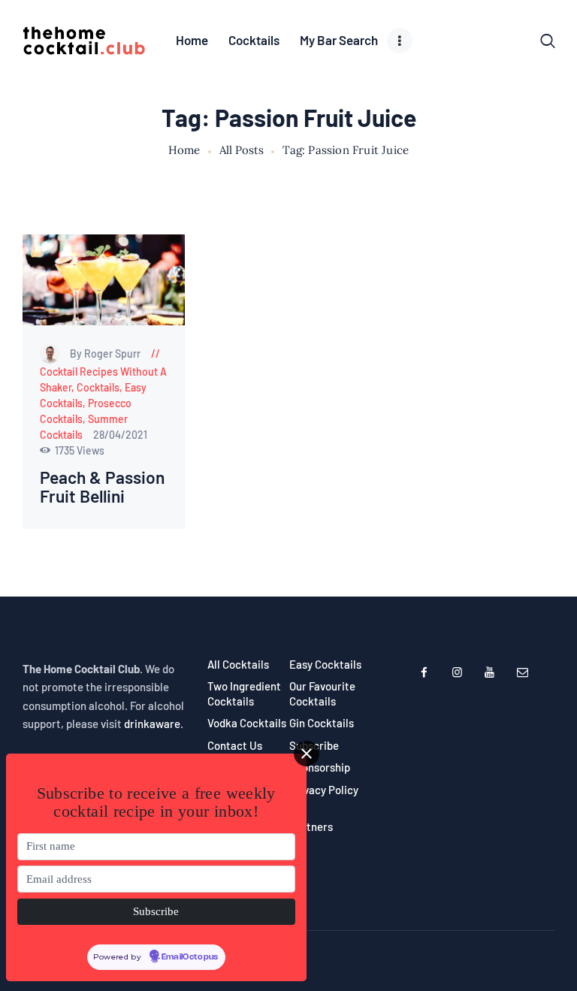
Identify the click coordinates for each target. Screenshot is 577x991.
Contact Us (234, 745)
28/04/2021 (120, 434)
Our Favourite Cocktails (322, 693)
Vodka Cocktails (246, 723)
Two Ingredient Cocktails (244, 693)
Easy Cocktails (325, 664)
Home (184, 150)
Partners (311, 826)
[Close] (306, 753)
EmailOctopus (190, 957)
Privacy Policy (323, 789)
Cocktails (98, 387)
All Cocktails (238, 664)
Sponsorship (319, 767)
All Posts (241, 150)
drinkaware (152, 723)
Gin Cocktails (321, 723)
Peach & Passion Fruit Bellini (102, 487)
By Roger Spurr (106, 353)
